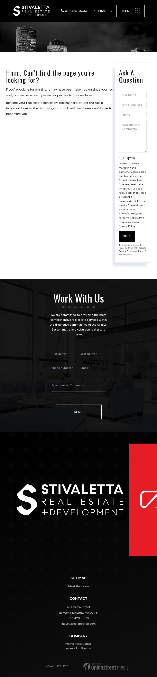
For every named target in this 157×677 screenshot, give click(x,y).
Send (127, 236)
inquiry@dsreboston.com (79, 623)
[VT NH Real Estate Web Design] (105, 666)
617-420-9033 (76, 11)
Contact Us (103, 11)
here (74, 103)
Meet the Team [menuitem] (78, 586)
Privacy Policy (127, 226)
